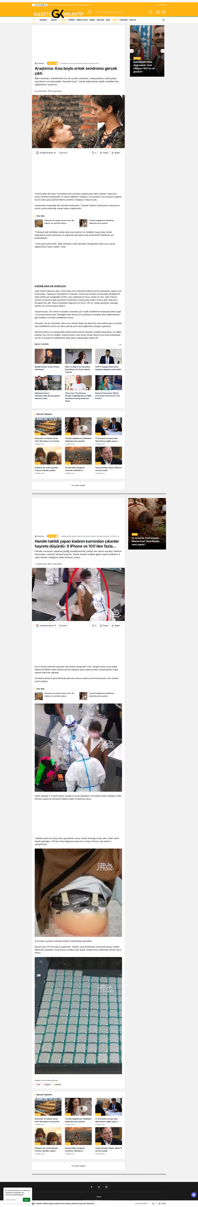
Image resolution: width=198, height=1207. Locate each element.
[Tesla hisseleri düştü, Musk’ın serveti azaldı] (108, 460)
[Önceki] (132, 51)
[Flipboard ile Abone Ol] (63, 153)
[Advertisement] (78, 44)
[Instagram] (106, 1187)
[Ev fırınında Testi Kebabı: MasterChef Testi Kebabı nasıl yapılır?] (147, 523)
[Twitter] (99, 1187)
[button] (163, 12)
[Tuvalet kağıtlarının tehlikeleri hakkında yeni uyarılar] (100, 223)
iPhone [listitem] (57, 1084)
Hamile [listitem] (47, 1084)
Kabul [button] (26, 1200)
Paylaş (164, 1203)
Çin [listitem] (38, 1084)
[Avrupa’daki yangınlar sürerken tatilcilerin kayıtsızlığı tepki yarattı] (78, 460)
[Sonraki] (162, 51)
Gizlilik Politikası (10, 1200)
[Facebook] (91, 1187)
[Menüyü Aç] (89, 12)
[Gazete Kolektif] (58, 14)
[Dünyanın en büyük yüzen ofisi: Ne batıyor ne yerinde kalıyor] (56, 223)
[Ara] (150, 12)
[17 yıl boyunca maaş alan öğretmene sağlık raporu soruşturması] (108, 431)
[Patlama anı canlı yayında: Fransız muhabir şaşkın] (48, 460)
